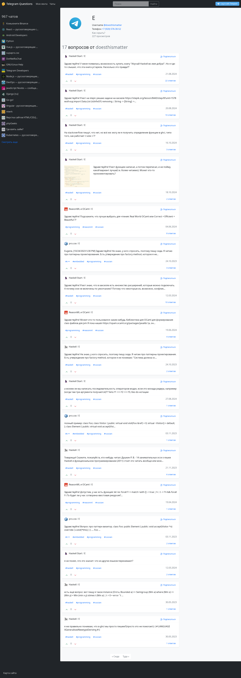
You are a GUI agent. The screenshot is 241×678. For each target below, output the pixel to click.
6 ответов (171, 474)
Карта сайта (9, 673)
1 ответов (171, 405)
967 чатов (10, 16)
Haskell (72, 346)
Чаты (52, 3)
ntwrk (9, 111)
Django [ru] (12, 93)
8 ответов (171, 233)
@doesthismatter (113, 25)
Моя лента (41, 3)
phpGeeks (11, 123)
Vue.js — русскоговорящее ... (22, 47)
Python (10, 41)
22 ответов (170, 80)
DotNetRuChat (14, 58)
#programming (83, 74)
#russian (97, 74)
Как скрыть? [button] (98, 32)
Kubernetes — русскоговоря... (22, 135)
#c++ (67, 261)
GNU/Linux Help (14, 64)
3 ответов (171, 149)
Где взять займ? (14, 129)
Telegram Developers (17, 70)
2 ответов (171, 199)
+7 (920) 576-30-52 (111, 28)
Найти (153, 3)
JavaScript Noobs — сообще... (22, 88)
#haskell (69, 74)
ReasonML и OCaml (79, 208)
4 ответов (171, 336)
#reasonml (88, 227)
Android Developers (16, 35)
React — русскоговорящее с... (22, 29)
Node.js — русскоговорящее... (22, 76)
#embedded (78, 261)
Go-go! (9, 99)
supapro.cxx (12, 52)
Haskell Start (75, 56)
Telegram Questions (19, 4)
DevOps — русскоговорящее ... (23, 82)
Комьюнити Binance (17, 23)
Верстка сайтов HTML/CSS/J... (22, 117)
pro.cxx (72, 243)
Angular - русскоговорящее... (22, 105)
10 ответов (170, 115)
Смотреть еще (10, 142)
